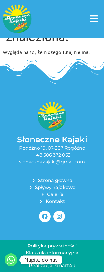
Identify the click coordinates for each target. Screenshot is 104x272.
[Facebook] (45, 216)
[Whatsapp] (11, 259)
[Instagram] (59, 216)
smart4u (65, 265)
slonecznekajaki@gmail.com (52, 162)
